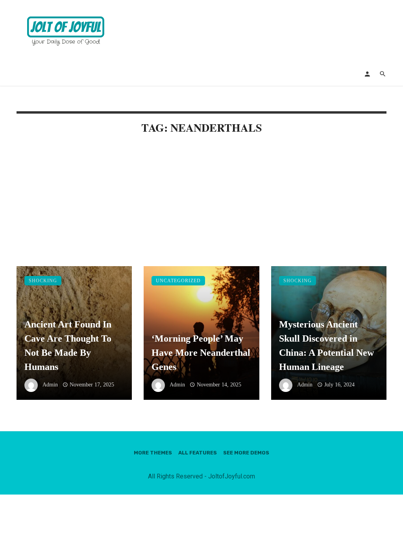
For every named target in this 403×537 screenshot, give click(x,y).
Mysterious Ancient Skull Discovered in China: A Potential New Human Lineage (326, 345)
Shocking (43, 280)
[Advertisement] (201, 208)
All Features (197, 453)
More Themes (153, 453)
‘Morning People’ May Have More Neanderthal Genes (201, 352)
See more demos (246, 453)
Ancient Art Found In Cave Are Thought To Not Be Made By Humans (67, 345)
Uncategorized (178, 280)
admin (50, 385)
